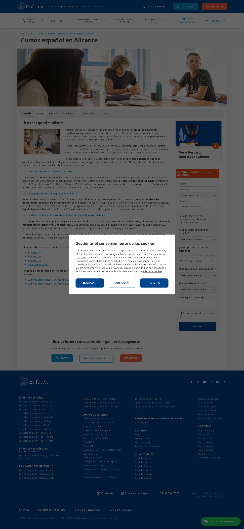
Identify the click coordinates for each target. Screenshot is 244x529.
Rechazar (89, 283)
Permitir (154, 283)
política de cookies (152, 271)
